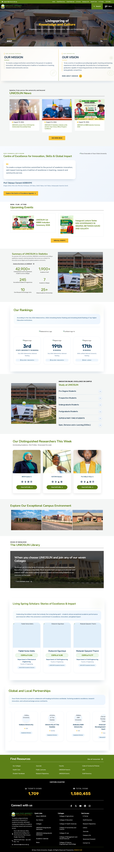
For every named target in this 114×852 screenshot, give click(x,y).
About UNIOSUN (41, 816)
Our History (39, 820)
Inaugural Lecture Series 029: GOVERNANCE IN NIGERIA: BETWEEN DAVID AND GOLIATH (87, 224)
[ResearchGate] (28, 482)
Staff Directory (61, 1)
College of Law (64, 833)
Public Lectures (41, 770)
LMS (83, 770)
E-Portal (78, 1)
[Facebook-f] (71, 806)
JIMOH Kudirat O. (27, 477)
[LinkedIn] (31, 482)
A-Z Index (101, 1)
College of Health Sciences (68, 824)
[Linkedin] (85, 806)
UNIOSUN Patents (64, 770)
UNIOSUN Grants (64, 773)
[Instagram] (89, 806)
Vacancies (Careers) (89, 839)
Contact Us (86, 843)
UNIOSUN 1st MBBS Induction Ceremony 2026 (88, 126)
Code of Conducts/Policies (90, 766)
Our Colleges (17, 766)
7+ (101, 41)
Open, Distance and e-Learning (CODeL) (80, 425)
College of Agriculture (66, 816)
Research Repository (42, 773)
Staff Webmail (70, 1)
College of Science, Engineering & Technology (68, 843)
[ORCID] (22, 482)
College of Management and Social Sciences (68, 837)
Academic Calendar (42, 838)
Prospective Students (80, 398)
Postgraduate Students (80, 411)
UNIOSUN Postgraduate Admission (43, 828)
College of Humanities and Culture (68, 828)
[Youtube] (80, 806)
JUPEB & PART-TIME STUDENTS (80, 418)
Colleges (38, 824)
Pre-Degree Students (80, 391)
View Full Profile (26, 487)
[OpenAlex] (58, 482)
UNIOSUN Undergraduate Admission (44, 834)
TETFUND (108, 1)
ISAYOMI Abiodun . (57, 477)
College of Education (66, 820)
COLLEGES (103, 39)
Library (85, 827)
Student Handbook (19, 773)
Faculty (61, 766)
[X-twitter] (76, 806)
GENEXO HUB (78, 850)
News (38, 842)
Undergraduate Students (80, 405)
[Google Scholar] (25, 482)
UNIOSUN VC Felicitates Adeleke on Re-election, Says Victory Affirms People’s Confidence (56, 126)
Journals (38, 766)
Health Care (94, 1)
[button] (95, 759)
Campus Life (85, 1)
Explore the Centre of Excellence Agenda (20, 193)
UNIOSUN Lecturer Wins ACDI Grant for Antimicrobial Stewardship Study (23, 126)
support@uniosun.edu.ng (10, 1)
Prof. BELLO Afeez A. (87, 477)
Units (53, 1)
